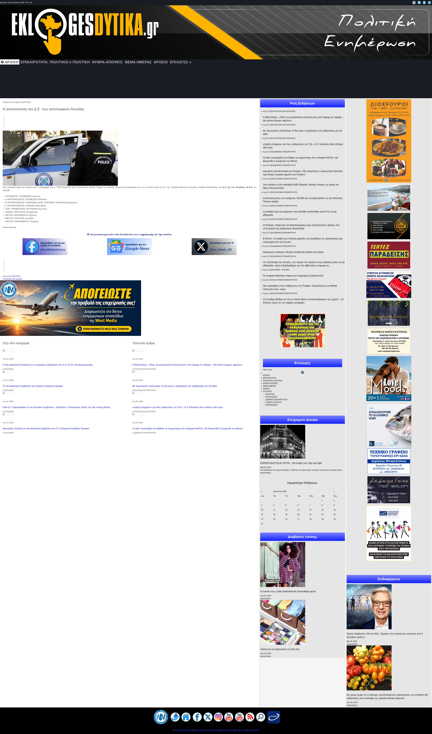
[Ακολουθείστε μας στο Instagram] (218, 717)
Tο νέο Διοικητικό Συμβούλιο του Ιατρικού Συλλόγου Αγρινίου (33, 386)
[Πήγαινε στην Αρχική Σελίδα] (185, 717)
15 (323, 510)
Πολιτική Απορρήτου (183, 730)
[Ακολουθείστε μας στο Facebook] (424, 2)
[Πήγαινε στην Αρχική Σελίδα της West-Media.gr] (160, 717)
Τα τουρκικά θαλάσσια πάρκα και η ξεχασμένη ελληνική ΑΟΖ (293, 275)
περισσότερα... (266, 473)
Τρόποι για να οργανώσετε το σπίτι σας (280, 649)
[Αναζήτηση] (429, 2)
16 (335, 510)
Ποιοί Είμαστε (213, 730)
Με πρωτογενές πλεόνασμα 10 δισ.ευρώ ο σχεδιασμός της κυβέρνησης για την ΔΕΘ (174, 386)
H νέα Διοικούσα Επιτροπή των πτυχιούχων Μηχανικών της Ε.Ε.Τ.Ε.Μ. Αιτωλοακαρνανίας (48, 365)
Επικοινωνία (240, 730)
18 (274, 514)
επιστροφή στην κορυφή (12, 279)
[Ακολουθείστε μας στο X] (207, 717)
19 (286, 514)
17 (262, 514)
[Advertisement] (216, 81)
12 (286, 510)
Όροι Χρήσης (199, 730)
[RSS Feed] (419, 2)
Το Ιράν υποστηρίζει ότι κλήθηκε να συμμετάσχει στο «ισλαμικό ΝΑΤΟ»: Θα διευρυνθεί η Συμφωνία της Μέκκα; (187, 428)
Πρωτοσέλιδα (253, 730)
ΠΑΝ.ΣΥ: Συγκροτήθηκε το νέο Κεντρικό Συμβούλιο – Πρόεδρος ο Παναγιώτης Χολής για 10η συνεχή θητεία (56, 407)
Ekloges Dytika (227, 730)
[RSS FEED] (249, 717)
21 (310, 514)
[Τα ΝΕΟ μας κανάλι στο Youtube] (239, 717)
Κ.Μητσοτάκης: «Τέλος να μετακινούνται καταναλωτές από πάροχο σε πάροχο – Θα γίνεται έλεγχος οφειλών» (187, 365)
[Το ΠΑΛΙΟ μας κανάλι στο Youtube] (228, 717)
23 (335, 514)
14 (310, 510)
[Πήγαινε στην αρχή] (175, 717)
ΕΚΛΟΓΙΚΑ (15, 276)
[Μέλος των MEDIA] (273, 717)
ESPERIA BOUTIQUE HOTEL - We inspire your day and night (291, 463)
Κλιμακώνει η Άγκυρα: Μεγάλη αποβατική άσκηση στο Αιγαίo (293, 252)
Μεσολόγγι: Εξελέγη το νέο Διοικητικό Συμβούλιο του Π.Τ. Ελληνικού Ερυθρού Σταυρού (46, 428)
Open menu (267, 369)
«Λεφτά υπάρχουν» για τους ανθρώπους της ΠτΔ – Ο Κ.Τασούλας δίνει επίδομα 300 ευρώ (177, 407)
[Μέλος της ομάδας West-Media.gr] (414, 2)
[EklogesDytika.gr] (216, 31)
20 (298, 514)
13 (298, 510)
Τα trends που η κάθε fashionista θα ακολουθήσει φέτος (288, 591)
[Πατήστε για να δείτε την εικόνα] (60, 158)
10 (262, 510)
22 (323, 514)
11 (274, 510)
